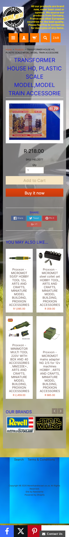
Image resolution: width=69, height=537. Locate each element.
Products (19, 49)
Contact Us (54, 533)
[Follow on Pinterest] (34, 531)
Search (19, 459)
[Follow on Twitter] (21, 531)
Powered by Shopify (35, 495)
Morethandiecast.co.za (38, 485)
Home (9, 49)
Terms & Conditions (41, 459)
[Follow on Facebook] (7, 531)
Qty (34, 165)
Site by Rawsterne (34, 491)
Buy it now (35, 193)
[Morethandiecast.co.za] (13, 17)
